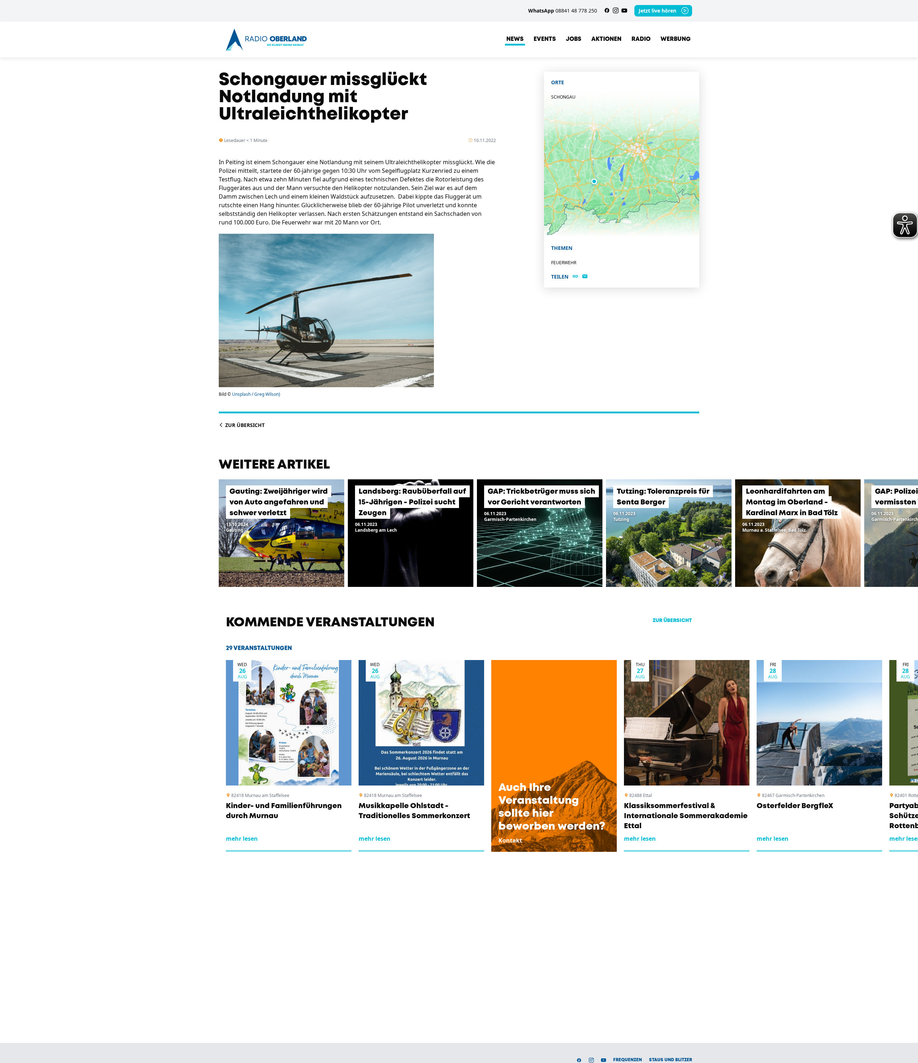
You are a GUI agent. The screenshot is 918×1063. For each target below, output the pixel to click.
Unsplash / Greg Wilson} (256, 394)
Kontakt (510, 840)
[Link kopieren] (575, 276)
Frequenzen (627, 1060)
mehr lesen (242, 839)
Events (545, 39)
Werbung (676, 39)
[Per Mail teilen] (584, 276)
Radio (640, 39)
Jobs (573, 39)
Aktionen (606, 39)
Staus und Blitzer (670, 1060)
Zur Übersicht (244, 425)
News (515, 39)
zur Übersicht (672, 620)
